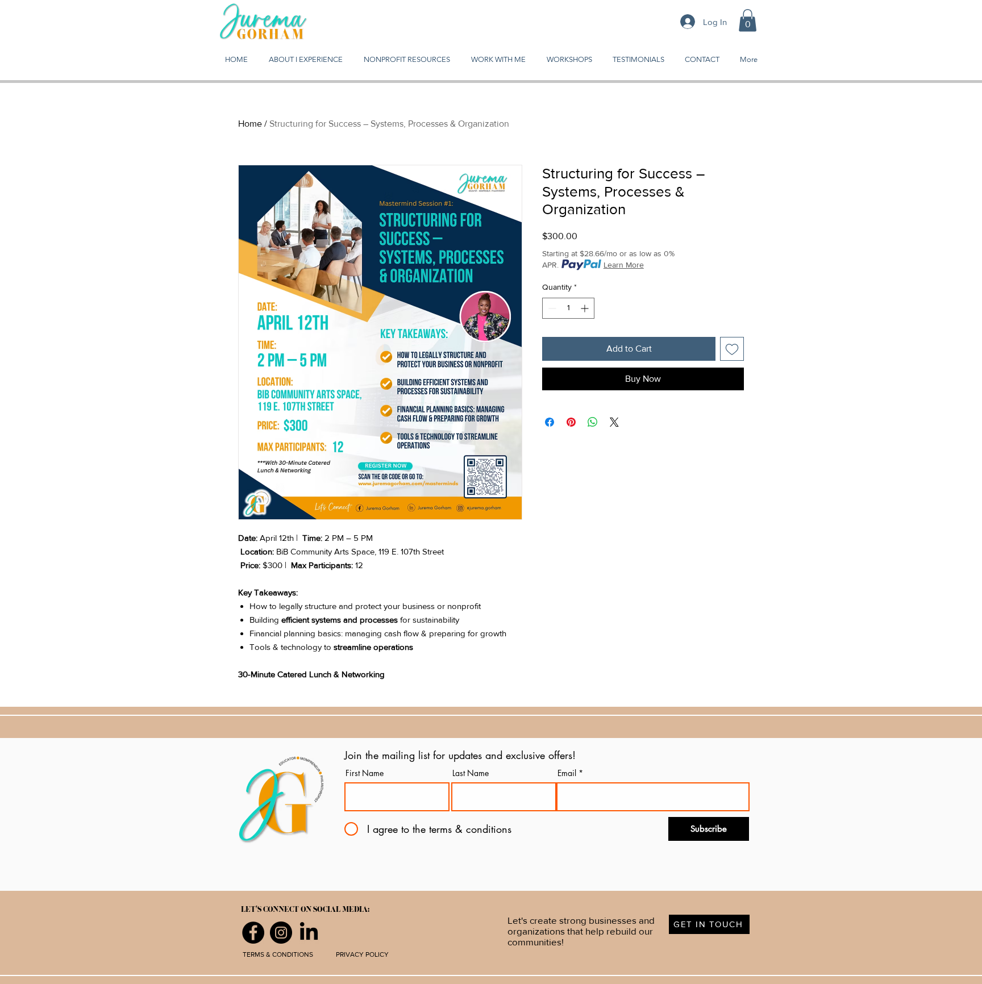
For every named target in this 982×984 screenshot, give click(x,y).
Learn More (624, 264)
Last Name (470, 773)
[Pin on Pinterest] (571, 422)
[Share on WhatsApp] (593, 422)
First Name (365, 773)
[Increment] (586, 308)
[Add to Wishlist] (732, 349)
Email (566, 773)
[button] (747, 20)
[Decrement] (551, 308)
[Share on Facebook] (549, 422)
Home (250, 123)
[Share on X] (614, 422)
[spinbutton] (568, 308)
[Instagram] (281, 933)
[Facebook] (253, 933)
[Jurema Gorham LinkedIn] (309, 933)
